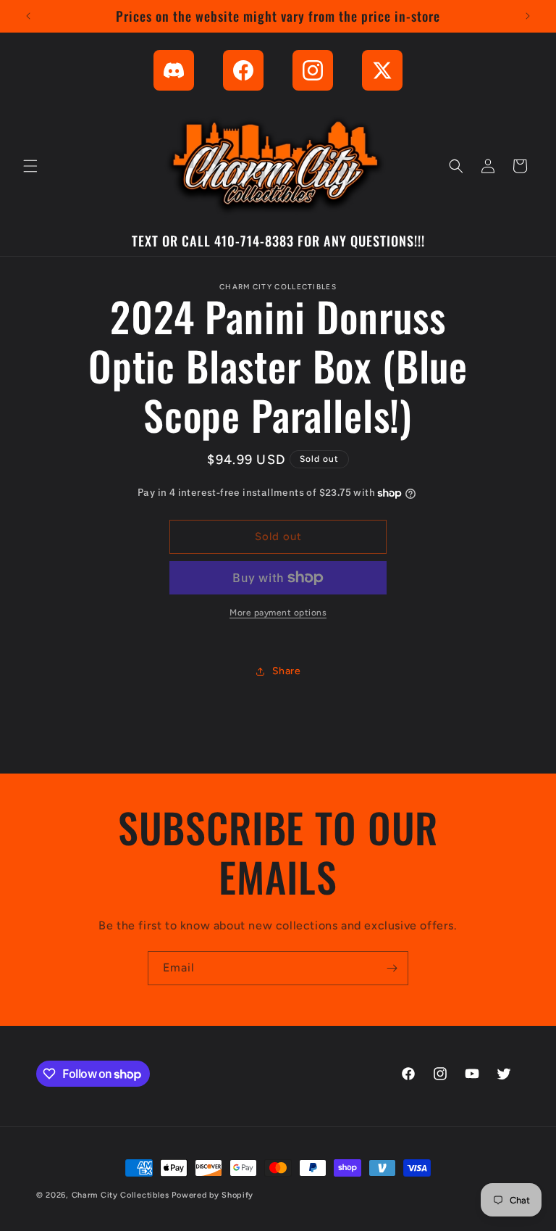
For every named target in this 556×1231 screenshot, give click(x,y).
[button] (30, 166)
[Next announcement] (528, 16)
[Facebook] (243, 70)
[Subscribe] (392, 968)
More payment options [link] (278, 613)
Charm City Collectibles (120, 1195)
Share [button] (286, 671)
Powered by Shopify (212, 1195)
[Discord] (173, 70)
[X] (382, 70)
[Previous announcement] (28, 16)
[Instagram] (312, 70)
